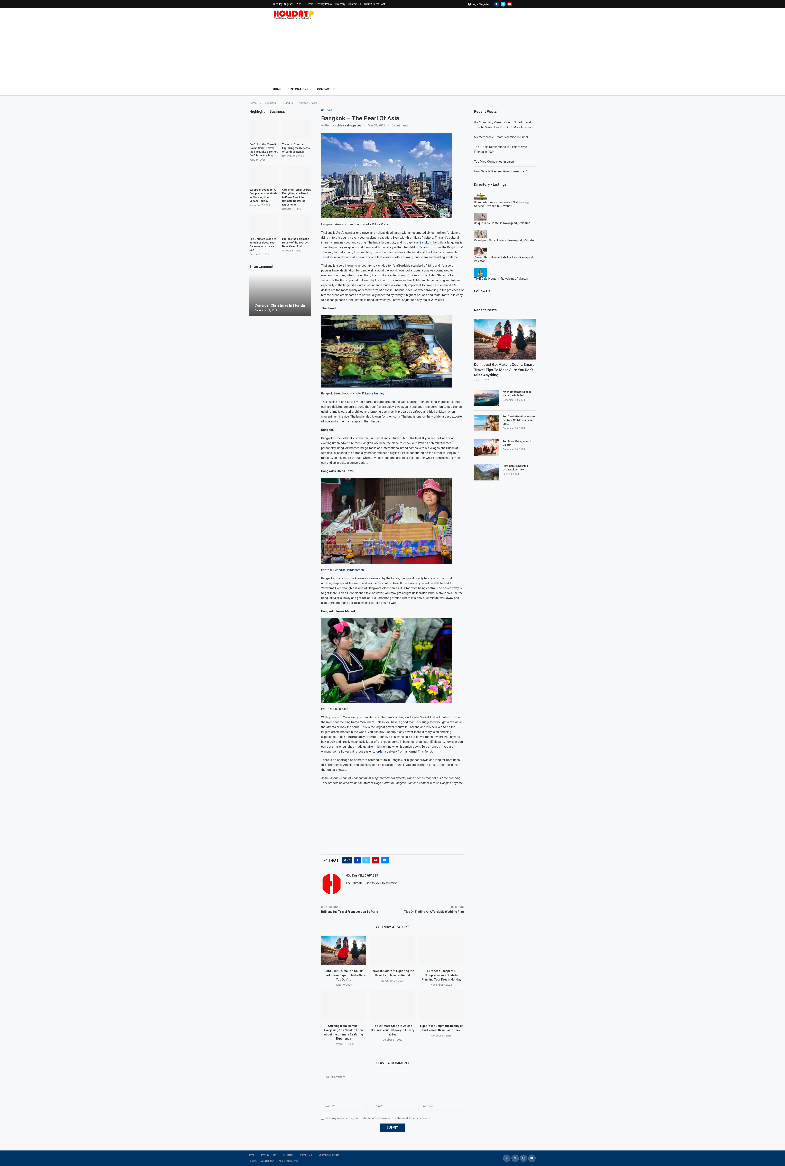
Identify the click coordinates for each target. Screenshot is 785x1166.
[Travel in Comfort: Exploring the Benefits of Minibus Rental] (392, 950)
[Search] (510, 89)
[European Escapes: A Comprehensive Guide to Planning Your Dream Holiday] (441, 950)
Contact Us (354, 4)
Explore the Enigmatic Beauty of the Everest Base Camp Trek (295, 242)
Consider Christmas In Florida (280, 305)
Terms (309, 4)
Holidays (270, 102)
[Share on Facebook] (357, 860)
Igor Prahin (382, 224)
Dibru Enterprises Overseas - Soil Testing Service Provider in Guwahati (501, 204)
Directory (340, 4)
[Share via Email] (385, 860)
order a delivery (386, 751)
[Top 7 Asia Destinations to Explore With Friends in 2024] (486, 423)
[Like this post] (348, 860)
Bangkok (425, 242)
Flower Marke (419, 717)
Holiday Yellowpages (348, 125)
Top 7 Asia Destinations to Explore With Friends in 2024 (519, 420)
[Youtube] (509, 4)
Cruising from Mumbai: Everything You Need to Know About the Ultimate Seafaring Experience (296, 197)
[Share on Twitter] (366, 860)
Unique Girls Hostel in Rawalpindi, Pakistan (502, 223)
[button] (253, 295)
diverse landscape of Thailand (347, 257)
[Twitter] (503, 4)
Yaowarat (375, 578)
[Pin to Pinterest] (375, 860)
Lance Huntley (374, 393)
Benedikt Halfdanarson (348, 570)
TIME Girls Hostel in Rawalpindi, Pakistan (501, 278)
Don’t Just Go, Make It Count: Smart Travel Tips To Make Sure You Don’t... (344, 975)
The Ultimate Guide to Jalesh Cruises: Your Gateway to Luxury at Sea (392, 1030)
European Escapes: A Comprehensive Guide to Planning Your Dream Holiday (441, 975)
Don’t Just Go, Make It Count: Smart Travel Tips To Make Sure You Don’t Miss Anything (504, 369)
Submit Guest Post (374, 4)
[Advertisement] (392, 50)
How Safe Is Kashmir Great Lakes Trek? (501, 171)
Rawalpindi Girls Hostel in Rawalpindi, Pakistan (504, 240)
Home (277, 89)
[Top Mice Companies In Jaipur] (486, 447)
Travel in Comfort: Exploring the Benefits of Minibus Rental (296, 148)
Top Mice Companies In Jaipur (494, 161)
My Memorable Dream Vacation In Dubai (501, 137)
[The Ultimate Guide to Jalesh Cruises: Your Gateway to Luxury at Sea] (392, 1005)
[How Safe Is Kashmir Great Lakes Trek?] (486, 472)
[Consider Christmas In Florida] (280, 295)
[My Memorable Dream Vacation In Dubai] (486, 398)
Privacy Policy (324, 4)
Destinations (297, 89)
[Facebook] (496, 4)
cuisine (332, 402)
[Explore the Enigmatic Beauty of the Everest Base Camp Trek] (441, 1005)
